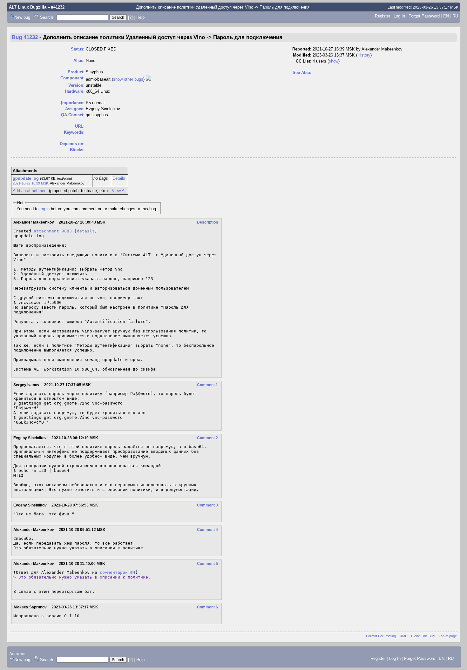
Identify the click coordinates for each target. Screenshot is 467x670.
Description (207, 222)
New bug (22, 17)
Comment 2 (207, 438)
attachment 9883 (53, 231)
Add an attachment (30, 190)
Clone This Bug (423, 636)
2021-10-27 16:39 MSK (30, 183)
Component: (72, 78)
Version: (76, 85)
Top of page (448, 636)
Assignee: (75, 108)
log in (45, 208)
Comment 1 (207, 385)
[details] (85, 231)
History (363, 55)
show (333, 61)
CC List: (303, 61)
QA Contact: (73, 114)
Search (46, 17)
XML (403, 636)
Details (118, 178)
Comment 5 (207, 563)
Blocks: (77, 149)
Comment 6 (207, 607)
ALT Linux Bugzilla (27, 7)
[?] (130, 17)
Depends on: (72, 143)
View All (119, 190)
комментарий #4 (117, 572)
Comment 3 (207, 505)
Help (140, 17)
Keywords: (74, 132)
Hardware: (75, 91)
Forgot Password (424, 16)
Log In (399, 16)
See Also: (302, 72)
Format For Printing (381, 636)
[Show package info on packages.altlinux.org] (148, 79)
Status (77, 49)
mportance (72, 102)
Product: (76, 72)
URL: (80, 126)
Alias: (79, 60)
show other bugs (128, 79)
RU (455, 16)
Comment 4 (207, 529)
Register (382, 16)
